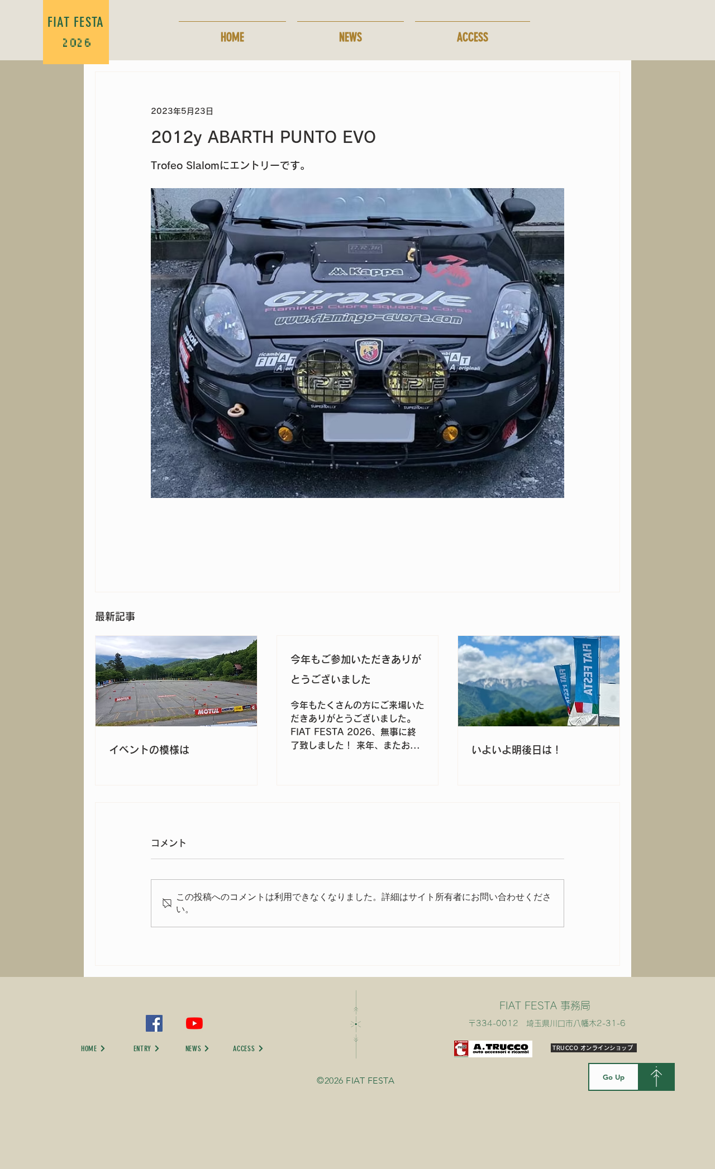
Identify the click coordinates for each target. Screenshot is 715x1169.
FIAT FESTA (75, 22)
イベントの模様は (149, 750)
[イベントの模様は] (176, 681)
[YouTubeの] (194, 1023)
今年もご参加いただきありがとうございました (355, 669)
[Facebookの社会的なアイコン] (154, 1023)
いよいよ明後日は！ (516, 750)
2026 (75, 43)
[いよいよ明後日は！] (538, 681)
